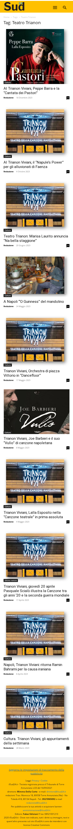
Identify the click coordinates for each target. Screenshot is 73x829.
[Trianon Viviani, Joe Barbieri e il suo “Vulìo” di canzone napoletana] (36, 411)
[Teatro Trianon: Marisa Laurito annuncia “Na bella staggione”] (36, 206)
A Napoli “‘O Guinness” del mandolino (34, 301)
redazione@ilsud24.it (36, 802)
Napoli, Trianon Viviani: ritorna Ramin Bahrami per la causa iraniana (33, 667)
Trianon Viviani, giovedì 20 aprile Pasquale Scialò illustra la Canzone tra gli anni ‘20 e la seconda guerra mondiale (36, 590)
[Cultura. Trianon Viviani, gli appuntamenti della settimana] (36, 708)
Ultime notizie (11, 580)
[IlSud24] (30, 6)
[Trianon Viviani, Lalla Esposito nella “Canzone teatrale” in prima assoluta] (36, 482)
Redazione (9, 97)
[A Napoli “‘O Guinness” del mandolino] (36, 275)
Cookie (44, 780)
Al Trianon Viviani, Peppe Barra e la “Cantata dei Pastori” (31, 90)
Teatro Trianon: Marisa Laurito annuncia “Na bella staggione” (36, 238)
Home (7, 17)
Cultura (8, 82)
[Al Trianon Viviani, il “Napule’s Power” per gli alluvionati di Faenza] (36, 132)
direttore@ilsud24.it (56, 791)
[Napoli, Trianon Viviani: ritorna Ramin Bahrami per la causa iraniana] (36, 634)
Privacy (35, 780)
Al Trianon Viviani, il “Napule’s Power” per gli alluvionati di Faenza (34, 164)
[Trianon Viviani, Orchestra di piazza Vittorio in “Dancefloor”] (36, 341)
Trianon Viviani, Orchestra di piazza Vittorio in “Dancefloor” (32, 373)
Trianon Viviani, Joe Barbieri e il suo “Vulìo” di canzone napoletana (32, 440)
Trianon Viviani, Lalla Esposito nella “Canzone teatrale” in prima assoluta (33, 514)
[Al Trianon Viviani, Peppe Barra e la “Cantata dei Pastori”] (36, 56)
